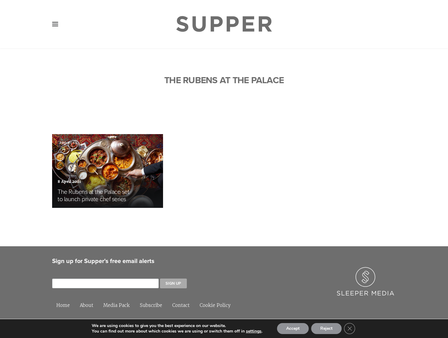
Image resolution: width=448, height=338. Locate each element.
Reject (326, 328)
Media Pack (116, 305)
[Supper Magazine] (224, 24)
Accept (293, 328)
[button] (55, 24)
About (86, 305)
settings (253, 331)
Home (63, 305)
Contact (181, 305)
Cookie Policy (215, 305)
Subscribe (151, 305)
